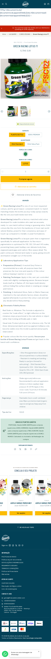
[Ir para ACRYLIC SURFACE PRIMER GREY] (16, 487)
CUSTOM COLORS (8, 583)
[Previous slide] (2, 111)
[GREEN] (25, 153)
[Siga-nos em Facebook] (13, 545)
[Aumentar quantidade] (48, 172)
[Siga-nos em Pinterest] (22, 545)
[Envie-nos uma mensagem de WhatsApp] (5, 654)
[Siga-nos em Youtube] (19, 545)
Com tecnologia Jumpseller (32, 638)
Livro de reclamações (9, 589)
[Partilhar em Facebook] (15, 449)
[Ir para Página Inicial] (25, 4)
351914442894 (9, 604)
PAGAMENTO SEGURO (9, 566)
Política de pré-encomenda (11, 560)
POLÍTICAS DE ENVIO (9, 557)
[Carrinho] (48, 4)
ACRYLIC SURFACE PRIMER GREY (16, 503)
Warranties (5, 574)
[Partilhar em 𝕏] (20, 449)
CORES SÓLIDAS (24, 34)
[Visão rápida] (26, 487)
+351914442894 (9, 601)
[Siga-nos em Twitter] (16, 545)
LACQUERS (12, 34)
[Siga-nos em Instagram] (10, 545)
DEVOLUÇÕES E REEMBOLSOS (12, 563)
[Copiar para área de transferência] (36, 449)
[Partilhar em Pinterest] (31, 449)
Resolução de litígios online (11, 586)
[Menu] (2, 4)
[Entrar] (44, 4)
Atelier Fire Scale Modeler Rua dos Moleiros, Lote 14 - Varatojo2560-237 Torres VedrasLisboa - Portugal (17, 609)
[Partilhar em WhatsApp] (25, 449)
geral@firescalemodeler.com (14, 598)
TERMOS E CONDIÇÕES (10, 568)
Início (4, 34)
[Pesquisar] (6, 4)
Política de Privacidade (10, 571)
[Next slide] (48, 111)
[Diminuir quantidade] (2, 172)
